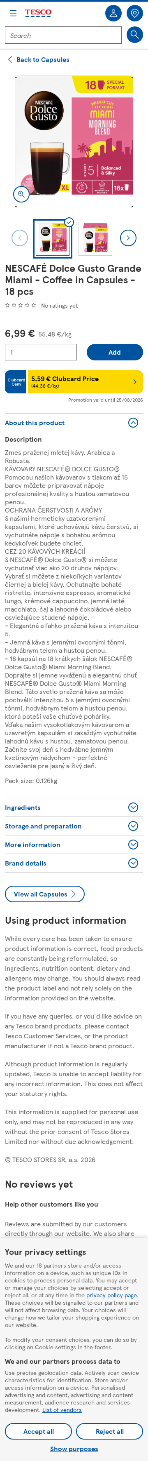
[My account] (113, 13)
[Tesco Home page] (39, 13)
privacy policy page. (112, 1295)
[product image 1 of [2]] (74, 141)
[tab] (52, 239)
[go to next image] (128, 238)
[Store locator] (135, 13)
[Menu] (13, 13)
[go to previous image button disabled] (20, 238)
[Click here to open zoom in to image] (21, 194)
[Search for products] (135, 34)
